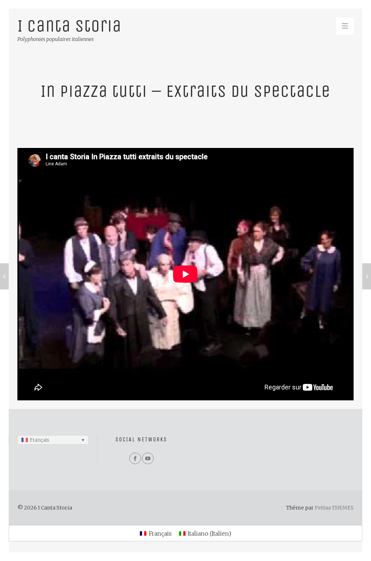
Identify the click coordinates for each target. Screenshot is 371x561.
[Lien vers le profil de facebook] (135, 458)
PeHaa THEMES (334, 507)
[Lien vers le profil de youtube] (148, 458)
